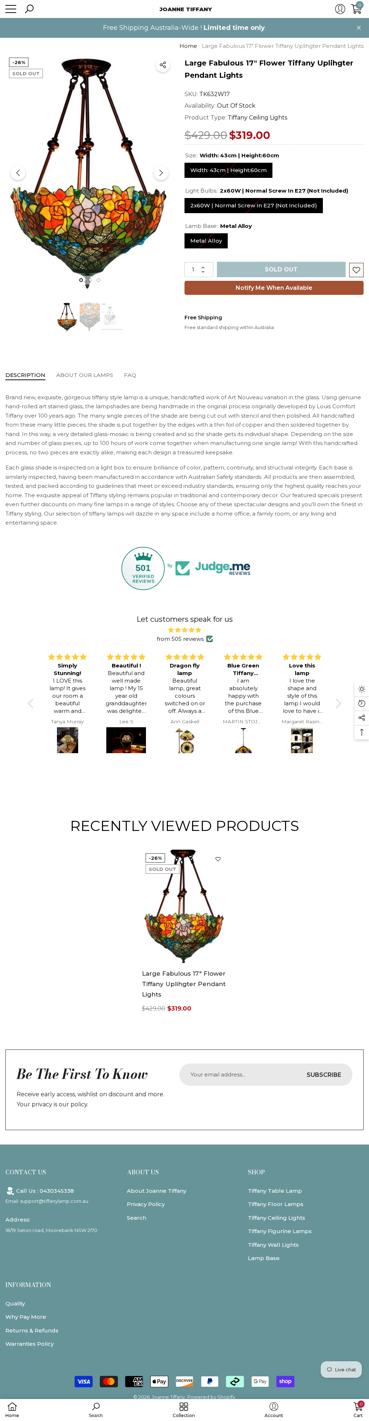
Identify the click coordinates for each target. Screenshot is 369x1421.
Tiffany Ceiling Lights (257, 117)
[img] (184, 630)
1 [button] (81, 280)
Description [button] (25, 375)
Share (163, 65)
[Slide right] (161, 173)
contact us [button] (25, 1172)
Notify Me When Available (274, 287)
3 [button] (98, 280)
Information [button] (28, 1285)
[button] (29, 9)
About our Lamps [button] (84, 375)
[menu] (10, 9)
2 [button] (90, 280)
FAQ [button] (130, 375)
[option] (89, 172)
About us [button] (143, 1172)
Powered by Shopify (211, 1397)
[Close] (359, 28)
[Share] (163, 65)
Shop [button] (256, 1172)
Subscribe (324, 1074)
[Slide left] (18, 173)
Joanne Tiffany (168, 1397)
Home (188, 45)
